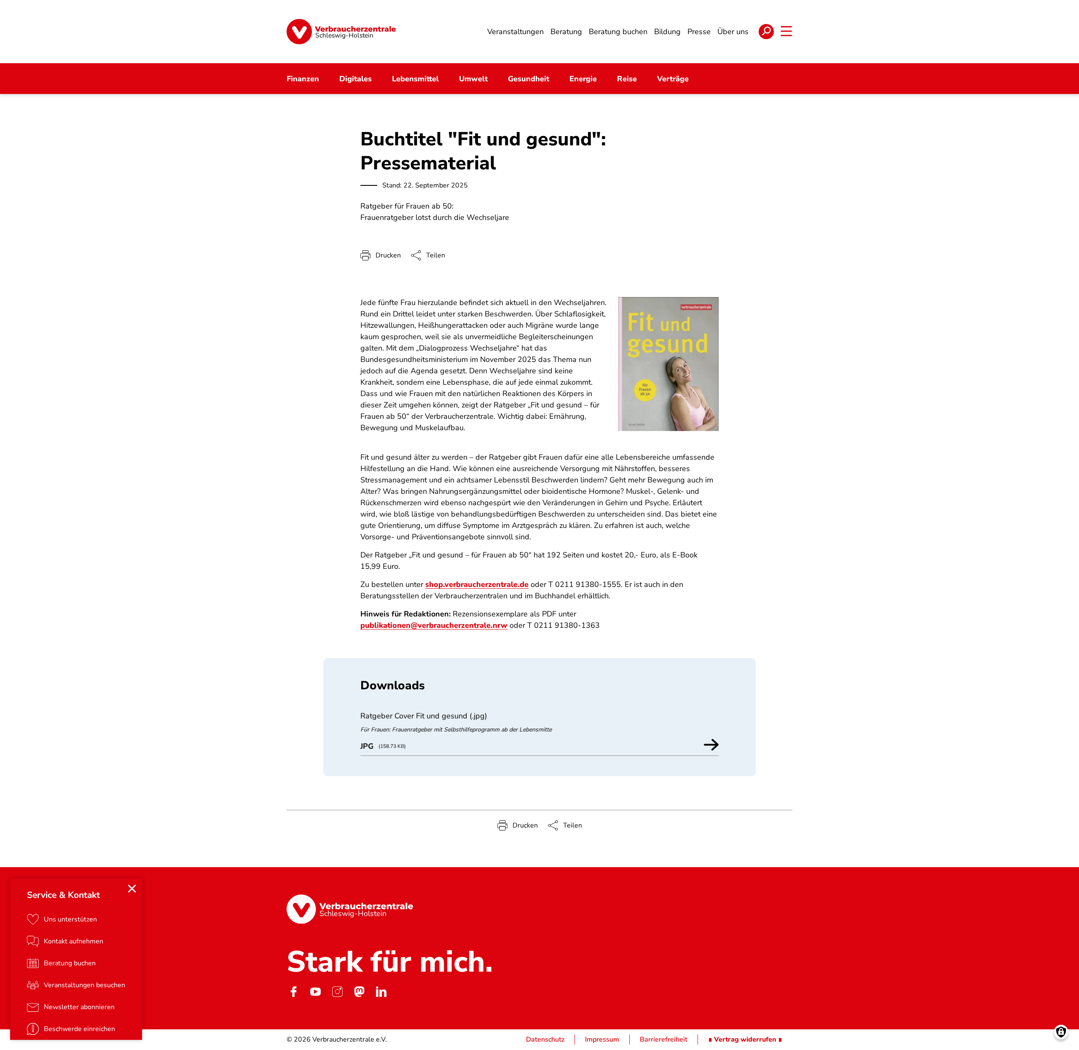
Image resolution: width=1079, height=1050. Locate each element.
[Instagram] (337, 991)
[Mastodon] (359, 991)
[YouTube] (315, 991)
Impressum (602, 1039)
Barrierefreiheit (663, 1039)
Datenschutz (545, 1039)
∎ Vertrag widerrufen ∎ (745, 1039)
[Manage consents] (1061, 1032)
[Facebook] (293, 991)
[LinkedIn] (381, 991)
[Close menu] (132, 889)
